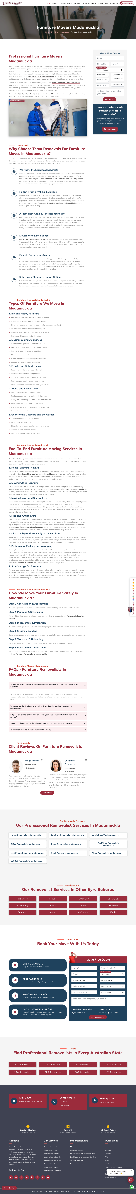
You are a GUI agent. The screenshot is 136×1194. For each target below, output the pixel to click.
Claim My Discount (68, 616)
